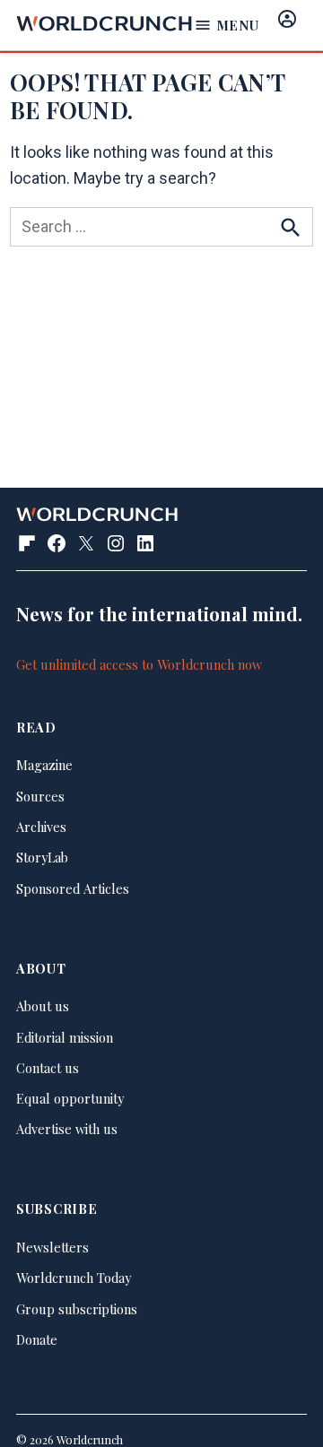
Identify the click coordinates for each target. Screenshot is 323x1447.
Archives (41, 827)
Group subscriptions (76, 1309)
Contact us (47, 1068)
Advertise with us (67, 1129)
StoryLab (42, 857)
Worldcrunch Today (73, 1278)
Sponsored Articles (72, 888)
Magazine (44, 765)
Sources (40, 796)
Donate (36, 1339)
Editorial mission (64, 1037)
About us (42, 1006)
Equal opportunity (70, 1098)
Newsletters (52, 1247)
